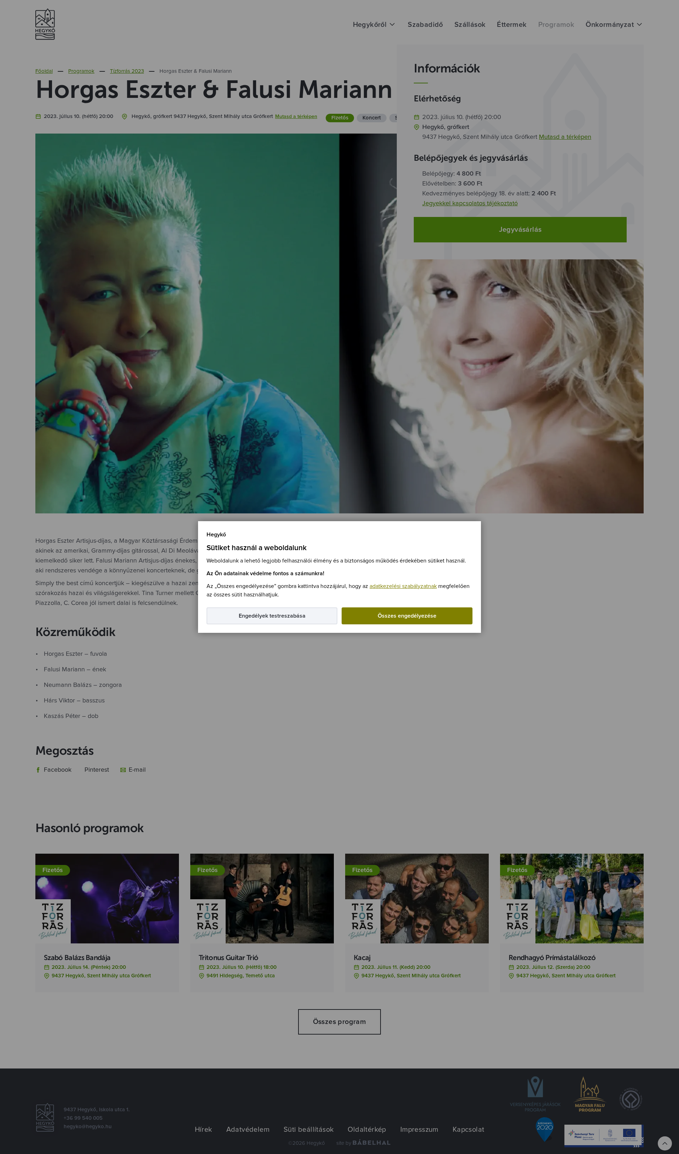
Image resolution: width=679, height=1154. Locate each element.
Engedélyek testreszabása (272, 616)
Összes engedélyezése (407, 616)
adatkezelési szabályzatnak (403, 586)
